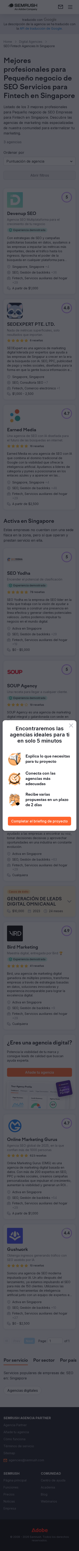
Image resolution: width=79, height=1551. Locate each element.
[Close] (71, 725)
